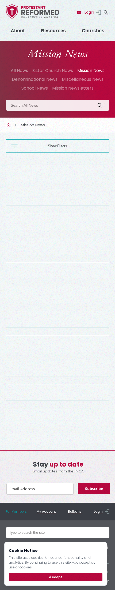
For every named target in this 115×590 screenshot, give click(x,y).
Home (9, 125)
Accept (55, 577)
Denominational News (34, 79)
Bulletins (75, 511)
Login (89, 12)
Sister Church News (52, 70)
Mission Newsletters (73, 88)
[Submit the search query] (101, 105)
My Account (46, 511)
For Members (16, 511)
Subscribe (94, 488)
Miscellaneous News (82, 79)
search (106, 12)
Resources (53, 30)
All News (19, 70)
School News (34, 88)
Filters (62, 146)
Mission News (91, 70)
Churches (93, 30)
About (18, 30)
